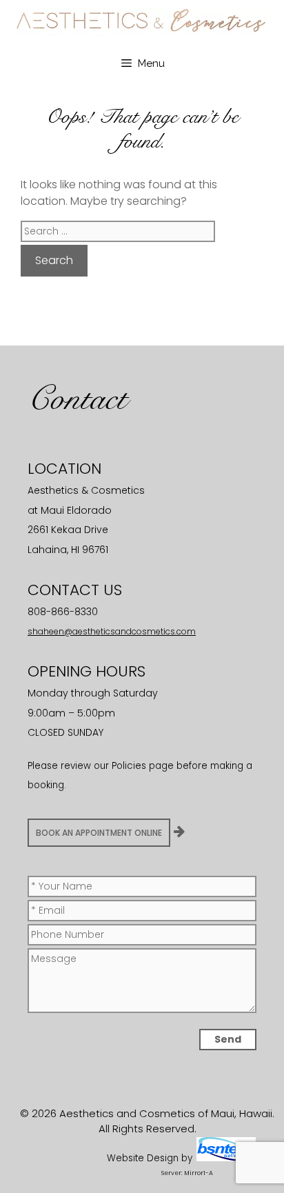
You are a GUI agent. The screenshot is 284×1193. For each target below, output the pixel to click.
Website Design (143, 1158)
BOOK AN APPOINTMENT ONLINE (99, 833)
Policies (129, 765)
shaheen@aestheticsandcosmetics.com (112, 631)
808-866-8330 (63, 612)
